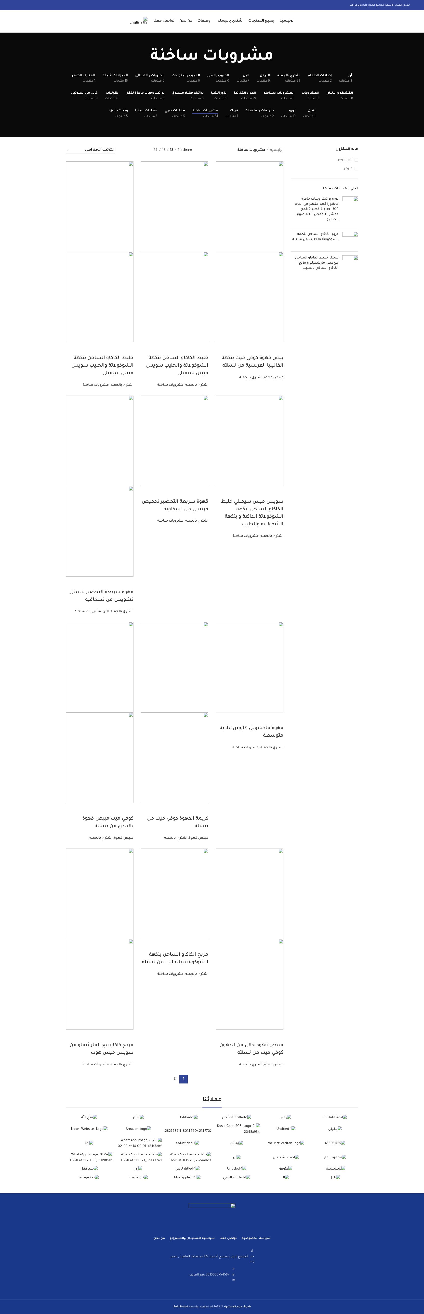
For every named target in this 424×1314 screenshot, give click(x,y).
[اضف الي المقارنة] (277, 348)
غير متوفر (345, 160)
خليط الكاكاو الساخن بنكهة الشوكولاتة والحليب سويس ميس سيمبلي (177, 366)
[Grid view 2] (141, 150)
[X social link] (36, 5)
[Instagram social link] (30, 5)
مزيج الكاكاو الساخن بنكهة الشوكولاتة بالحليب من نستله (315, 236)
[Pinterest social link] (17, 5)
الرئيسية (276, 150)
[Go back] (280, 57)
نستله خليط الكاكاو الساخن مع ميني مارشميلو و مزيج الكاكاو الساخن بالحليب (317, 263)
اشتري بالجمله (250, 377)
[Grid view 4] (124, 150)
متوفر (348, 168)
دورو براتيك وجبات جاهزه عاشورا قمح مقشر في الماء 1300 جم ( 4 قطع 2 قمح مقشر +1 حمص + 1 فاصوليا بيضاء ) (317, 209)
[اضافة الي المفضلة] (251, 348)
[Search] (16, 21)
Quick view (264, 348)
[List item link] (212, 1257)
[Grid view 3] (133, 150)
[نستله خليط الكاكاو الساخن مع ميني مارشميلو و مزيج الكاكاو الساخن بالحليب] (350, 264)
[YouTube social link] (24, 5)
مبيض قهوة (273, 377)
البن (106, 611)
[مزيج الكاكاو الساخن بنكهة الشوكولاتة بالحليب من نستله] (350, 240)
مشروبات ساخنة (170, 385)
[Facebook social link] (43, 5)
